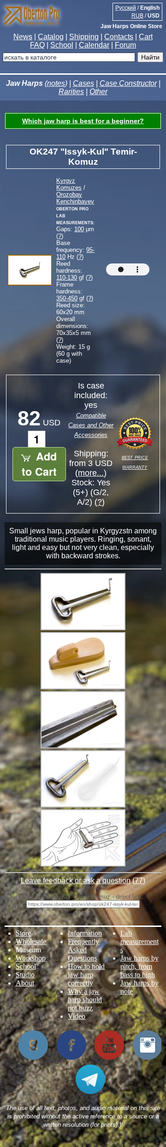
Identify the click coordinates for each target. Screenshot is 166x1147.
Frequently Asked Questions (83, 950)
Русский (125, 8)
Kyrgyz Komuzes (69, 184)
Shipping (84, 37)
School (61, 45)
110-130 (66, 277)
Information (85, 933)
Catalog (51, 37)
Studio (25, 975)
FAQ (37, 45)
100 (79, 229)
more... (91, 473)
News (22, 37)
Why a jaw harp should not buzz (85, 999)
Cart (146, 37)
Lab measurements (139, 941)
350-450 (66, 298)
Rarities (71, 92)
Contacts (118, 37)
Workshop (31, 958)
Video (76, 1016)
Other (98, 92)
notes (56, 83)
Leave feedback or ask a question (75, 880)
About (25, 983)
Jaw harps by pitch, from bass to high (139, 966)
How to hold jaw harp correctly (86, 974)
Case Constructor (128, 83)
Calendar (94, 45)
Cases (83, 83)
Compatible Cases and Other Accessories (90, 425)
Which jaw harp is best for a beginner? (83, 121)
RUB (137, 15)
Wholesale (31, 941)
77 (139, 880)
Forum (125, 45)
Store (23, 933)
